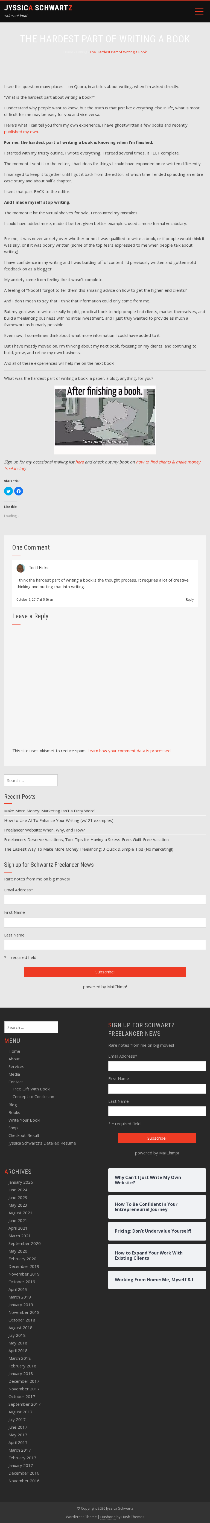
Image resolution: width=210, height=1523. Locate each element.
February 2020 (22, 1258)
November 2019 (24, 1274)
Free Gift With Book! (31, 1089)
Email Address (18, 889)
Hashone (108, 1516)
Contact (15, 1081)
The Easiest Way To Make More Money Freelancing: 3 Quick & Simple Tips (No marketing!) (88, 849)
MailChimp (116, 986)
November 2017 (24, 1388)
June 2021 (17, 1220)
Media (14, 1074)
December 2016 (23, 1473)
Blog (12, 1104)
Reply (190, 599)
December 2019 (23, 1266)
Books (14, 1112)
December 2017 (23, 1381)
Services (16, 1066)
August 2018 (20, 1327)
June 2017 (17, 1427)
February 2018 (22, 1366)
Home (14, 1051)
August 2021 (20, 1212)
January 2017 (20, 1465)
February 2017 (22, 1457)
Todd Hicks (38, 567)
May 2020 (17, 1251)
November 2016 (24, 1480)
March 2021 (19, 1235)
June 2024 (17, 1189)
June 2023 (17, 1197)
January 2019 (20, 1304)
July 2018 (17, 1335)
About (14, 1058)
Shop (13, 1127)
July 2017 (17, 1419)
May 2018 (17, 1343)
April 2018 (18, 1350)
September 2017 (24, 1404)
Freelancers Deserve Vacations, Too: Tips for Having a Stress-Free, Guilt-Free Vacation (86, 839)
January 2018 (20, 1373)
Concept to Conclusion (33, 1096)
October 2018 (21, 1320)
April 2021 (18, 1228)
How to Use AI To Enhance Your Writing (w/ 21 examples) (58, 820)
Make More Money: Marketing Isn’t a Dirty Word (49, 810)
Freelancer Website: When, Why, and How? (44, 830)
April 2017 (18, 1442)
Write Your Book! (24, 1120)
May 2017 (17, 1434)
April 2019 (18, 1289)
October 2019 (21, 1281)
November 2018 (24, 1312)
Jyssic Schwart (38, 7)
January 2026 (20, 1182)
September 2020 (24, 1243)
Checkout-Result (23, 1135)
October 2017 (21, 1396)
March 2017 (19, 1450)
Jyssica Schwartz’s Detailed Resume (42, 1143)
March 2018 (19, 1358)
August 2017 (20, 1411)
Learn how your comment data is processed (129, 750)
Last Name (14, 935)
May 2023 (17, 1205)
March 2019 (19, 1297)
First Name (14, 912)
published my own (21, 131)
